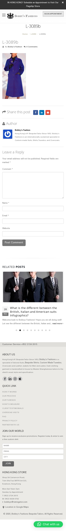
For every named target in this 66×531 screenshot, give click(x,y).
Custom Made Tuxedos (50, 363)
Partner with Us (10, 425)
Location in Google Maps (17, 507)
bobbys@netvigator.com (15, 502)
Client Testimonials (12, 408)
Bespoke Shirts (32, 363)
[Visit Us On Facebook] (4, 378)
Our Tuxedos (9, 400)
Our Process (9, 396)
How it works (9, 392)
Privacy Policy (9, 421)
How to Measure (11, 404)
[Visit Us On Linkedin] (9, 378)
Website (6, 229)
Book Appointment (53, 14)
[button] (48, 524)
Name (5, 203)
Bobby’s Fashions (47, 360)
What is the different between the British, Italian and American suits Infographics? (33, 311)
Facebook (35, 112)
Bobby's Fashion (15, 47)
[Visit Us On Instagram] (14, 378)
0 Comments (31, 47)
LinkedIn (41, 112)
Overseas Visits (10, 412)
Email (47, 112)
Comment (7, 169)
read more (57, 324)
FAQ (4, 417)
